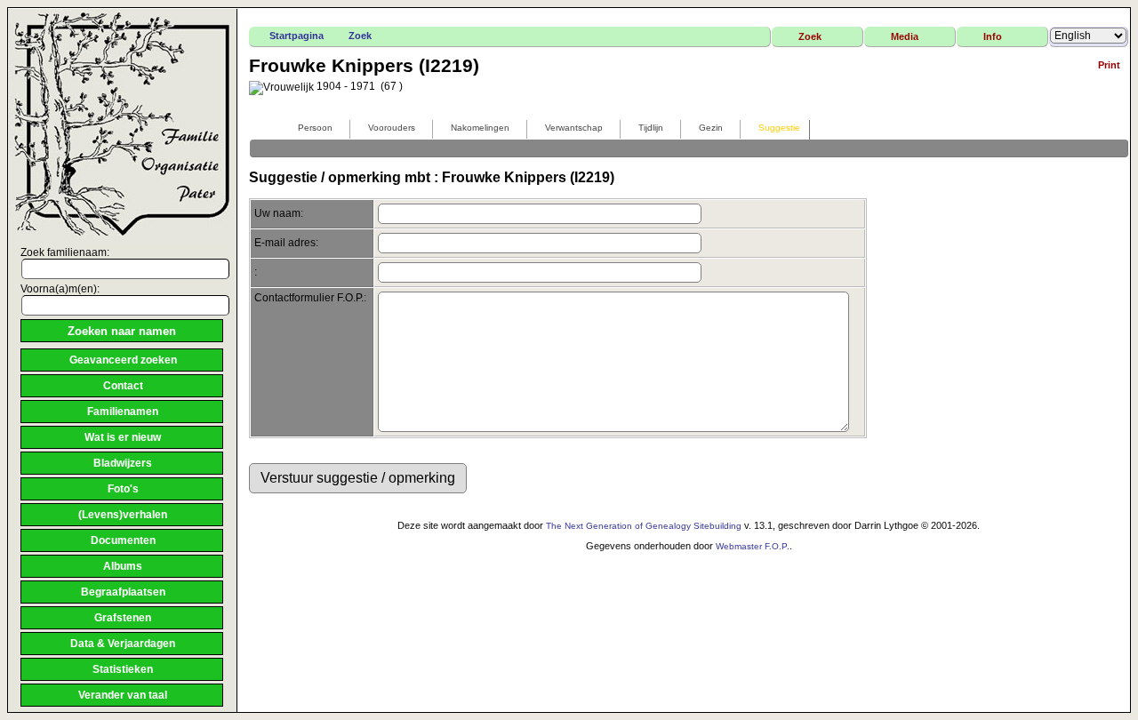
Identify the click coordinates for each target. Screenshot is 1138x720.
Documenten (123, 540)
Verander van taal (122, 695)
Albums (122, 566)
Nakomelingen (480, 127)
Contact (123, 386)
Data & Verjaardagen (122, 643)
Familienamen (122, 411)
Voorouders (391, 127)
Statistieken (122, 669)
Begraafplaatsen (123, 592)
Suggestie (779, 127)
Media (904, 36)
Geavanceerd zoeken (123, 360)
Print (1109, 65)
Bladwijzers (122, 463)
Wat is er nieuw (122, 437)
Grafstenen (122, 618)
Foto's (123, 489)
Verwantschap (574, 127)
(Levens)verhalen (122, 514)
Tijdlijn (650, 127)
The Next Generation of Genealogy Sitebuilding (643, 526)
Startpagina (296, 35)
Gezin (711, 127)
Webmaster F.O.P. (752, 546)
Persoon (315, 127)
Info (992, 36)
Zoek (360, 35)
